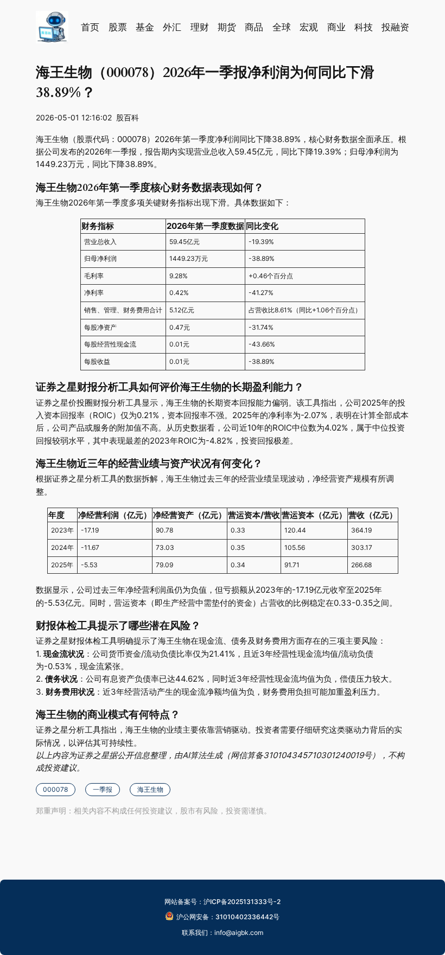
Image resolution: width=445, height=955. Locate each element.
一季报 (102, 789)
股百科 (127, 117)
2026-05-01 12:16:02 (74, 117)
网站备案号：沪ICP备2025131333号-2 (222, 902)
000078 (55, 789)
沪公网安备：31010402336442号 (227, 917)
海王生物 (150, 789)
